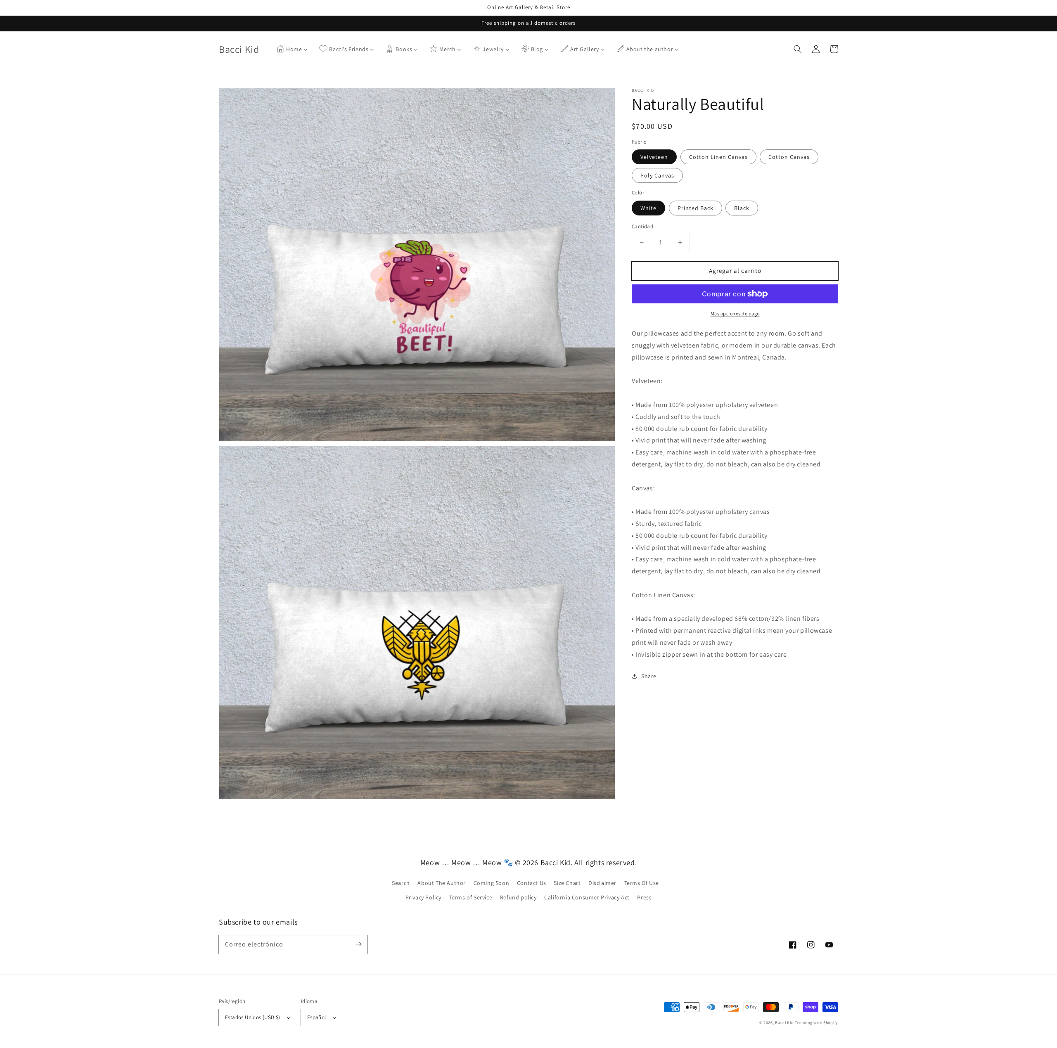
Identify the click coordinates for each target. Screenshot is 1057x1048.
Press (644, 897)
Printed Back (695, 208)
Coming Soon (492, 883)
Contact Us (531, 883)
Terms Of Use (641, 883)
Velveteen (654, 157)
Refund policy (518, 897)
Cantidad (642, 226)
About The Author (441, 883)
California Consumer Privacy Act (587, 897)
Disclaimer (602, 883)
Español (316, 1017)
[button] (798, 49)
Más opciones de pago (735, 313)
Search (401, 883)
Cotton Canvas (789, 157)
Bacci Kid (784, 1022)
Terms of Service (471, 897)
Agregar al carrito (735, 270)
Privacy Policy (423, 897)
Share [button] (648, 676)
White (648, 208)
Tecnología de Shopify (816, 1022)
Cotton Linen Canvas (718, 157)
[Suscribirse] (358, 944)
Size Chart (567, 883)
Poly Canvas (657, 175)
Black (741, 208)
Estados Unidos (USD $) (252, 1017)
